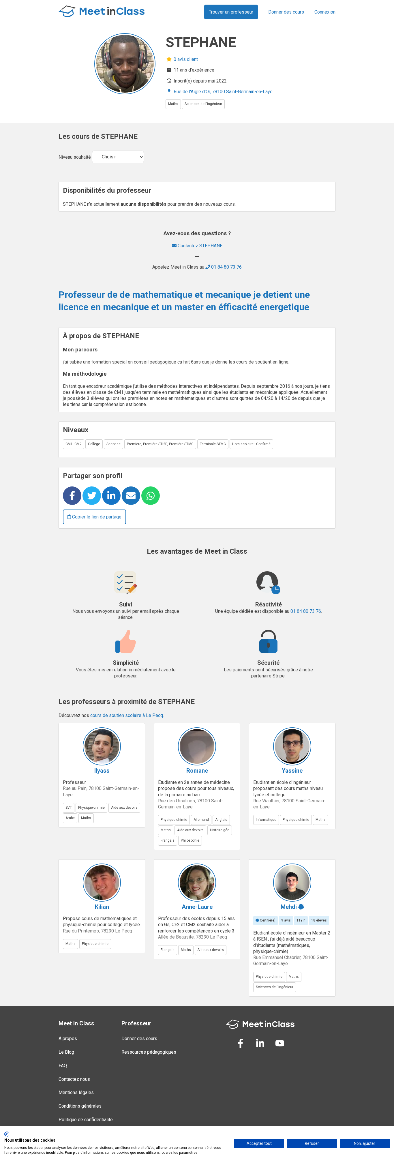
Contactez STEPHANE (199, 245)
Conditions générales (80, 1106)
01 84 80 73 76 (226, 267)
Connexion (324, 12)
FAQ (63, 1065)
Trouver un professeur (231, 12)
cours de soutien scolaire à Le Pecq (126, 715)
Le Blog (66, 1052)
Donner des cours (286, 12)
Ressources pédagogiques (148, 1052)
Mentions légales (76, 1092)
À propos (68, 1038)
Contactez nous (74, 1079)
